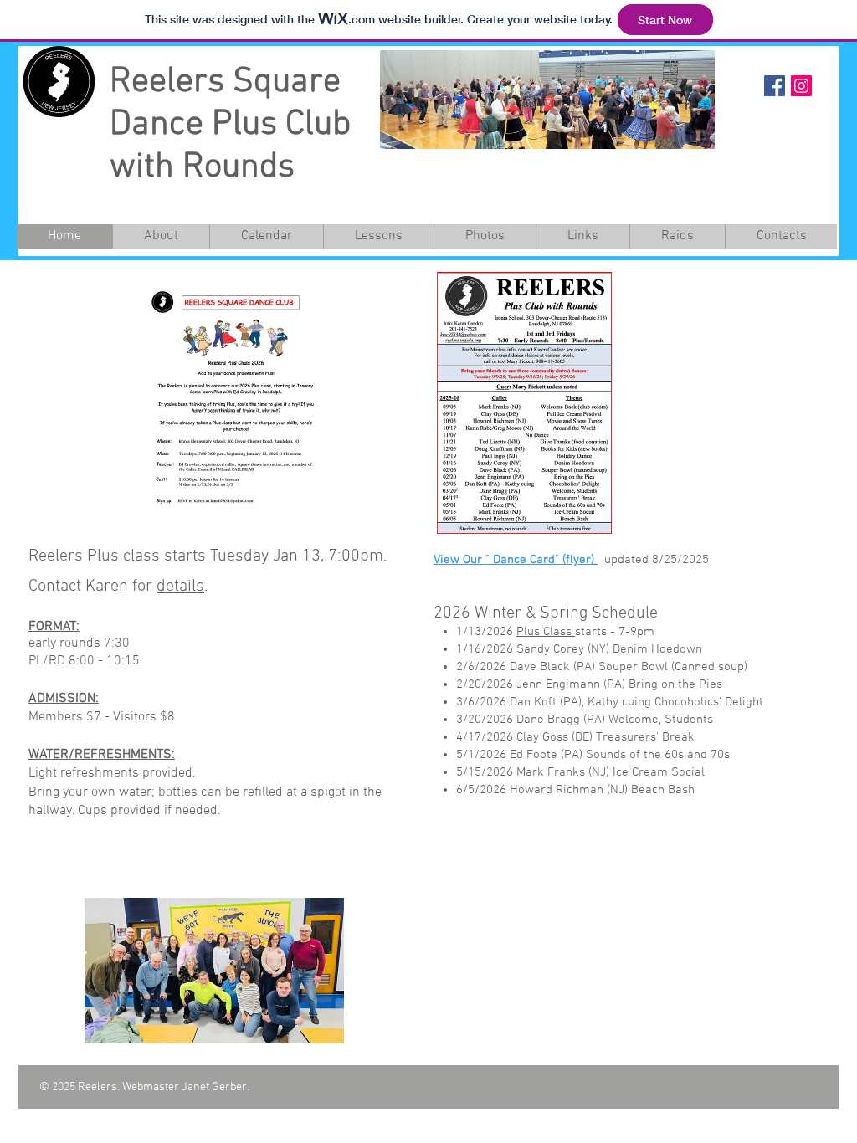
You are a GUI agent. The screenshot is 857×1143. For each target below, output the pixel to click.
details (180, 587)
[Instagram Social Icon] (801, 85)
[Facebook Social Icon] (774, 85)
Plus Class (545, 631)
